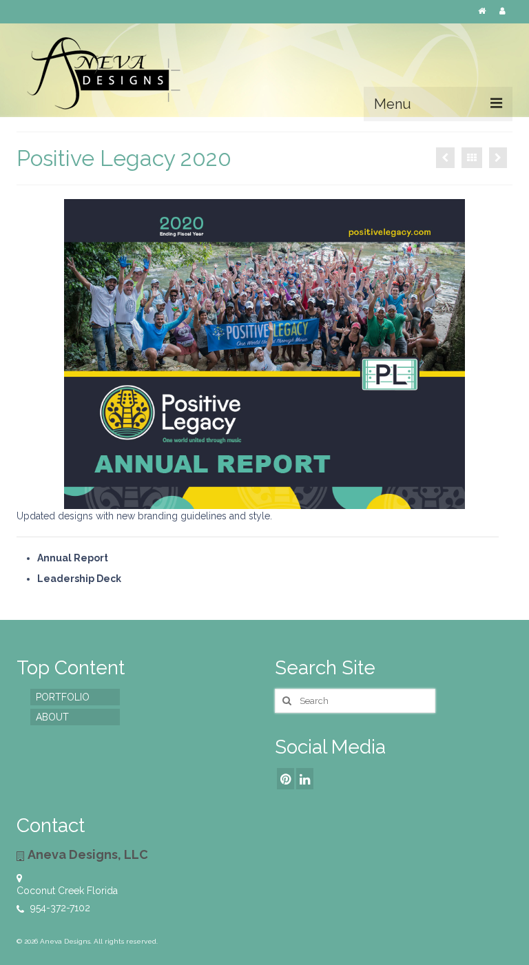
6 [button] (297, 502)
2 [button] (231, 502)
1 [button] (215, 502)
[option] (264, 354)
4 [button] (264, 502)
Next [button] (476, 354)
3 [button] (248, 502)
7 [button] (314, 502)
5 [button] (281, 502)
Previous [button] (53, 354)
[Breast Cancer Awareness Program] (498, 157)
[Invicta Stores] (445, 157)
